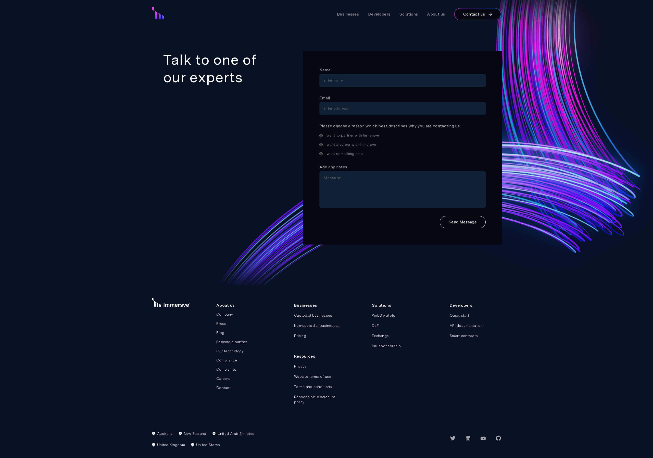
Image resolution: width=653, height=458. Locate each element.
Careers (223, 378)
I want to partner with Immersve (352, 135)
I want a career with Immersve (350, 144)
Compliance (226, 360)
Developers (379, 14)
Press (221, 323)
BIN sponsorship (386, 346)
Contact (223, 388)
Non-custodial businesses (317, 326)
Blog (220, 333)
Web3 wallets (383, 315)
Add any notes (333, 167)
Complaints (226, 369)
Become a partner (231, 342)
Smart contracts (464, 336)
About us (436, 14)
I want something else (344, 154)
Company (224, 314)
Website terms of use (312, 376)
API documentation (466, 326)
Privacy (300, 366)
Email (324, 98)
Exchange (380, 336)
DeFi (375, 326)
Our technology (230, 351)
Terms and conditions (313, 387)
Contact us (474, 14)
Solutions (408, 14)
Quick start (459, 315)
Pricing (300, 336)
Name (325, 70)
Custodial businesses (313, 315)
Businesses (348, 14)
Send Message (463, 222)
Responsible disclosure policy (314, 399)
